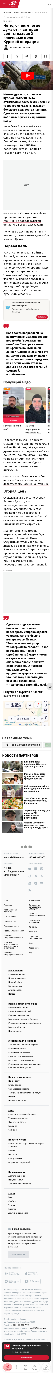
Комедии (12, 1126)
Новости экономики (19, 1077)
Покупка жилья (15, 1180)
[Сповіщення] (49, 4)
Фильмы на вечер (17, 1122)
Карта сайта (34, 948)
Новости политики (23, 12)
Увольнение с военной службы (23, 1044)
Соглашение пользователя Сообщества (35, 907)
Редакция (8, 905)
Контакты (33, 927)
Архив (31, 943)
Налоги (11, 1096)
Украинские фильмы (18, 1118)
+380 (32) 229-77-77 (20, 1325)
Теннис (11, 1205)
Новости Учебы (17, 1139)
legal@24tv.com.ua (38, 1328)
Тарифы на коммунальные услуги (24, 1093)
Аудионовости (15, 990)
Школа (11, 1150)
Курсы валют (14, 1085)
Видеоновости (15, 986)
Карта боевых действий (19, 1011)
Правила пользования (14, 931)
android (12, 1273)
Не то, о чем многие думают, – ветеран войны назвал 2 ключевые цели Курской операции (42, 12)
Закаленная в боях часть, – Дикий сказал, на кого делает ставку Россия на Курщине (26, 480)
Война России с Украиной (22, 1003)
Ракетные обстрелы (18, 1007)
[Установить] (26, 1352)
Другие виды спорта (18, 1213)
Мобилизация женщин (19, 1052)
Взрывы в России (16, 1027)
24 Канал (7, 12)
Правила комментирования (37, 915)
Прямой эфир (15, 982)
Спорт (11, 1193)
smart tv (12, 1281)
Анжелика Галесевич (20, 48)
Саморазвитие (15, 1158)
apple (32, 1273)
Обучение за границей (19, 1162)
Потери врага (14, 1031)
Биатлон (12, 1209)
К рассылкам (18, 1255)
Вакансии (33, 932)
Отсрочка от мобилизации (21, 1060)
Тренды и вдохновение (19, 1183)
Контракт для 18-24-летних (21, 1056)
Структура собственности (35, 937)
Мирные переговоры (18, 1015)
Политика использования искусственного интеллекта (11, 945)
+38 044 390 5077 (37, 857)
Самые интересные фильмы (21, 1114)
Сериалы (12, 1130)
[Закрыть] (47, 1345)
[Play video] (27, 76)
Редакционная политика (10, 911)
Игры (31, 953)
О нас (6, 900)
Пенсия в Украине (17, 1101)
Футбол (12, 1201)
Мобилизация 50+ (16, 1048)
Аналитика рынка (16, 1176)
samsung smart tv (32, 1281)
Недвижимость (16, 1172)
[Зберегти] (45, 56)
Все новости (15, 970)
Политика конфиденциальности (13, 937)
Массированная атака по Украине (24, 1023)
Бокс (10, 1197)
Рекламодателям (11, 926)
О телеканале (10, 917)
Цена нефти (14, 1081)
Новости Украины (17, 978)
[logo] (12, 4)
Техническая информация (34, 921)
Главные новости (16, 974)
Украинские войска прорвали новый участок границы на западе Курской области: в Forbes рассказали (24, 219)
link (29, 868)
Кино (11, 1110)
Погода (11, 994)
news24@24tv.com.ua (14, 857)
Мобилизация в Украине (22, 1040)
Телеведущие (10, 921)
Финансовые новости (18, 1089)
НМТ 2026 (12, 1154)
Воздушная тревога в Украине (23, 1019)
